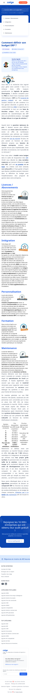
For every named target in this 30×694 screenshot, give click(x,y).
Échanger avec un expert (7, 571)
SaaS (3, 167)
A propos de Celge (6, 569)
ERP (27, 158)
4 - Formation (7, 29)
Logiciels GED (4, 623)
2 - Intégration (7, 22)
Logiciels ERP (4, 626)
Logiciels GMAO (5, 605)
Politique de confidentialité (18, 683)
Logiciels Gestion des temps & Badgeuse (11, 595)
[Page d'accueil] (10, 2)
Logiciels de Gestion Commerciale (10, 633)
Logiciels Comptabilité (7, 608)
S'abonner (23, 674)
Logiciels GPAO (5, 593)
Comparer (24, 2)
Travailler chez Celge (6, 574)
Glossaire (7, 683)
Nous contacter (5, 576)
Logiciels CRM (4, 603)
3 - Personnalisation (8, 25)
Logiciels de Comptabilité (7, 638)
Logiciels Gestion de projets (8, 598)
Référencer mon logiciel (11, 664)
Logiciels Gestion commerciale (9, 610)
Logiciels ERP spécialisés (7, 612)
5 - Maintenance (7, 33)
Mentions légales (5, 686)
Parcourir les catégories (15, 689)
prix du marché (15, 139)
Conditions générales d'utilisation (20, 686)
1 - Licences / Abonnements (10, 18)
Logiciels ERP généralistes (8, 615)
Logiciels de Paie (5, 641)
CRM (14, 107)
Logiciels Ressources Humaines (9, 643)
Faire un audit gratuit (14, 541)
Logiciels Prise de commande (8, 600)
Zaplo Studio (19, 692)
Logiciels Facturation (6, 631)
